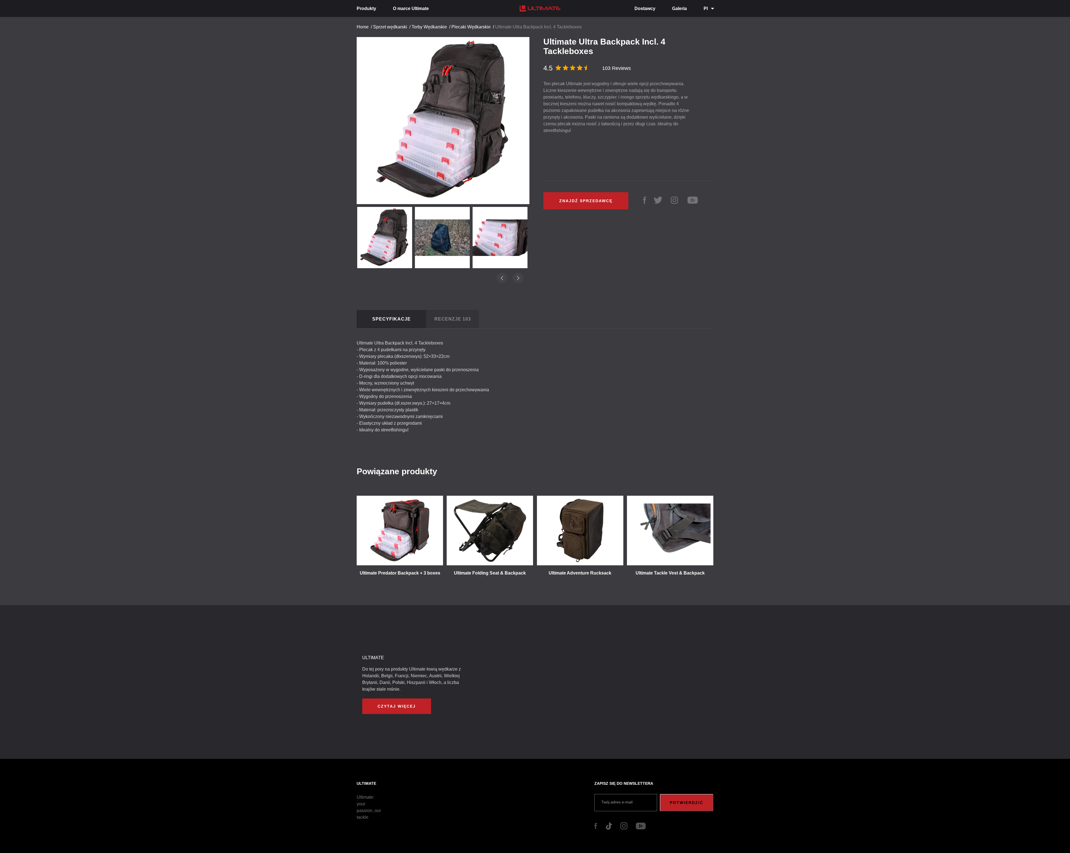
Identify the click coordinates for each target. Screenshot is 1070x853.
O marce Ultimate (411, 8)
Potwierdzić (686, 802)
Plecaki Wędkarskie (471, 27)
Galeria (679, 8)
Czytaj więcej (397, 706)
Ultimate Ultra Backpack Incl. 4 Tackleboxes (538, 27)
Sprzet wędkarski (390, 27)
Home (363, 27)
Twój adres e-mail (617, 802)
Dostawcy (644, 8)
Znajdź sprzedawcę (585, 201)
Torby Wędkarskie (429, 27)
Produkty (366, 8)
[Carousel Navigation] (446, 118)
